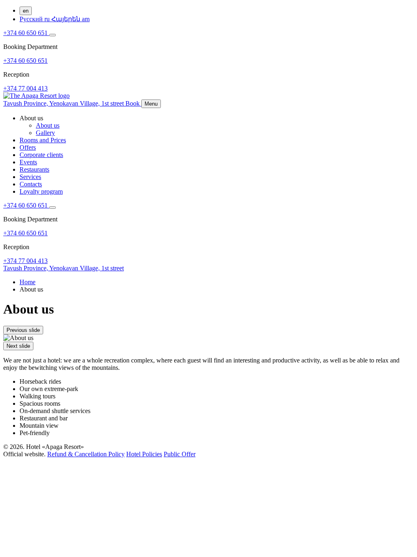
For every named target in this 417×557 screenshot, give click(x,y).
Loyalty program (41, 191)
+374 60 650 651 (26, 32)
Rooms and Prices (43, 140)
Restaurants (34, 169)
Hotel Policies (144, 454)
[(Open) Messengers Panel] (52, 35)
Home (27, 281)
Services (30, 176)
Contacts (31, 184)
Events (28, 162)
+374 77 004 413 (25, 88)
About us (47, 125)
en (26, 11)
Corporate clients (41, 154)
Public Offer (179, 454)
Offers (28, 147)
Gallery (45, 132)
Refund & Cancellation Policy (86, 454)
